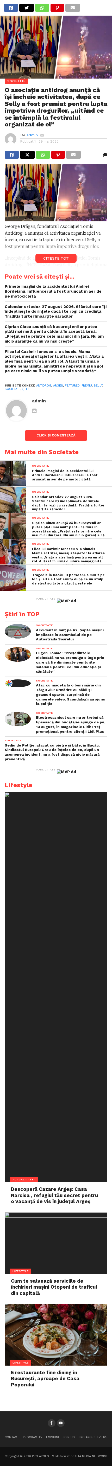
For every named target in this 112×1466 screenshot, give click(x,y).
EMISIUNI (52, 1437)
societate (13, 389)
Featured (72, 385)
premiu (87, 385)
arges (58, 385)
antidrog (43, 385)
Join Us (69, 1437)
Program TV (32, 1437)
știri (25, 389)
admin (32, 135)
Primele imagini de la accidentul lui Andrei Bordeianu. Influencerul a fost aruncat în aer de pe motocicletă (53, 291)
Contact (12, 1437)
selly (98, 385)
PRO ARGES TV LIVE (93, 1437)
